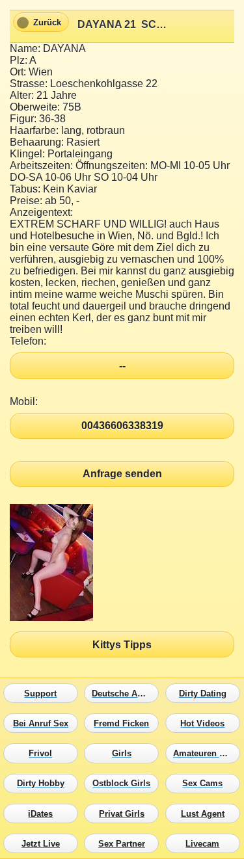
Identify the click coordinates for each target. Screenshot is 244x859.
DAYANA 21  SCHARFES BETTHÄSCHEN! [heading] (122, 24)
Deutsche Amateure (124, 693)
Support (44, 693)
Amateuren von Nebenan (206, 754)
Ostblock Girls (124, 783)
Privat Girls (124, 813)
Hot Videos (206, 724)
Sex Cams (206, 783)
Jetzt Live (44, 843)
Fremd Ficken (124, 724)
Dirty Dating (206, 693)
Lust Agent (206, 813)
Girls (124, 754)
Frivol (44, 754)
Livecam (206, 843)
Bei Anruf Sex (44, 724)
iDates (44, 813)
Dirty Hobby (44, 783)
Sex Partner (124, 843)
